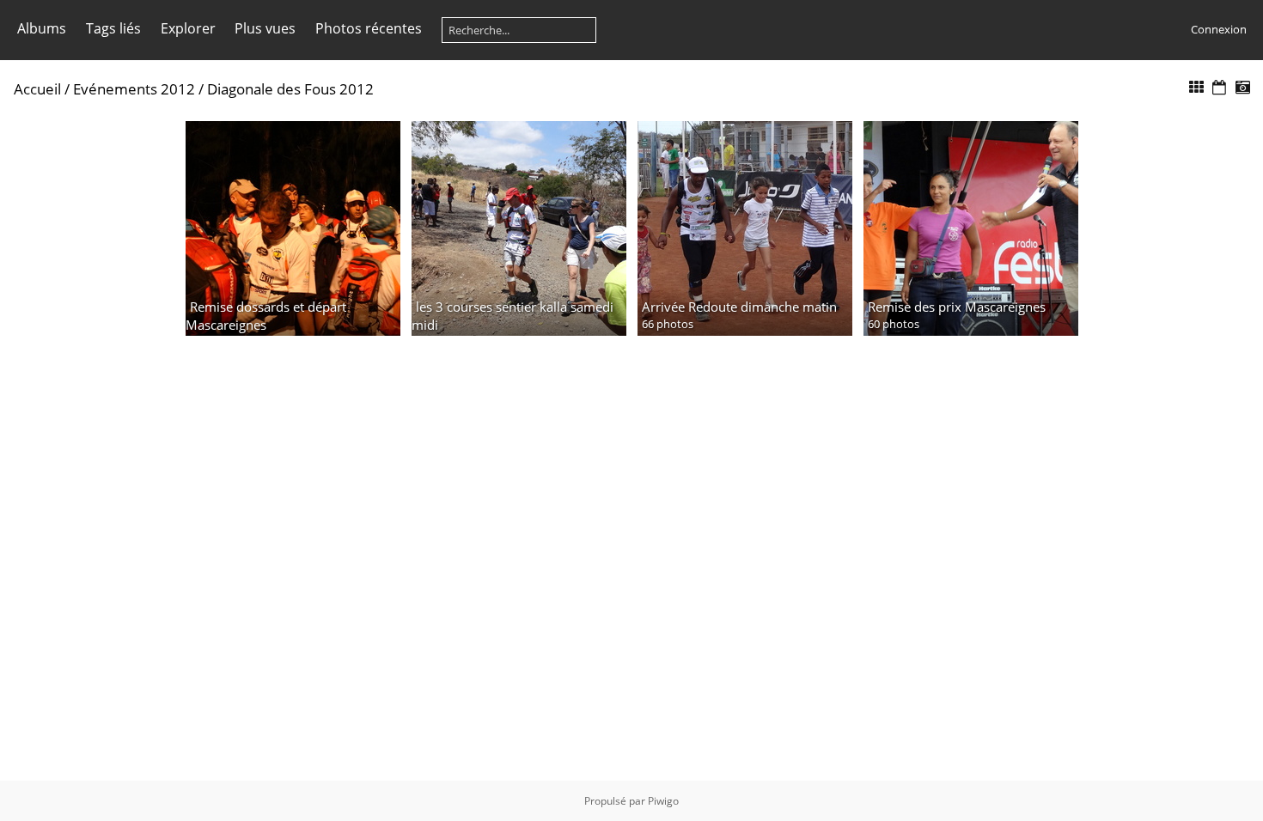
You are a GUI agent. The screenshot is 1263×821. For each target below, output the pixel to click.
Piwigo (663, 801)
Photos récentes (368, 28)
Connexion (1219, 29)
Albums (41, 28)
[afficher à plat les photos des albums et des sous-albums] (1197, 88)
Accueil (37, 89)
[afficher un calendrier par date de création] (1242, 88)
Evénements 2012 (134, 89)
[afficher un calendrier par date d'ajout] (1219, 88)
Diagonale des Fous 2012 (290, 89)
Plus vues (265, 28)
